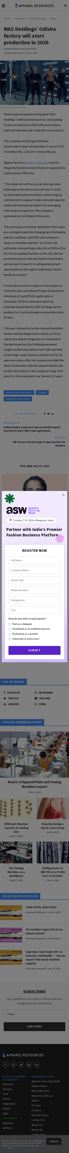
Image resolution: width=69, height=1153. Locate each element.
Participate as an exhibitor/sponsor (31, 628)
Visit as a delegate (22, 623)
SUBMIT (34, 650)
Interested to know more (25, 638)
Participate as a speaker (25, 633)
